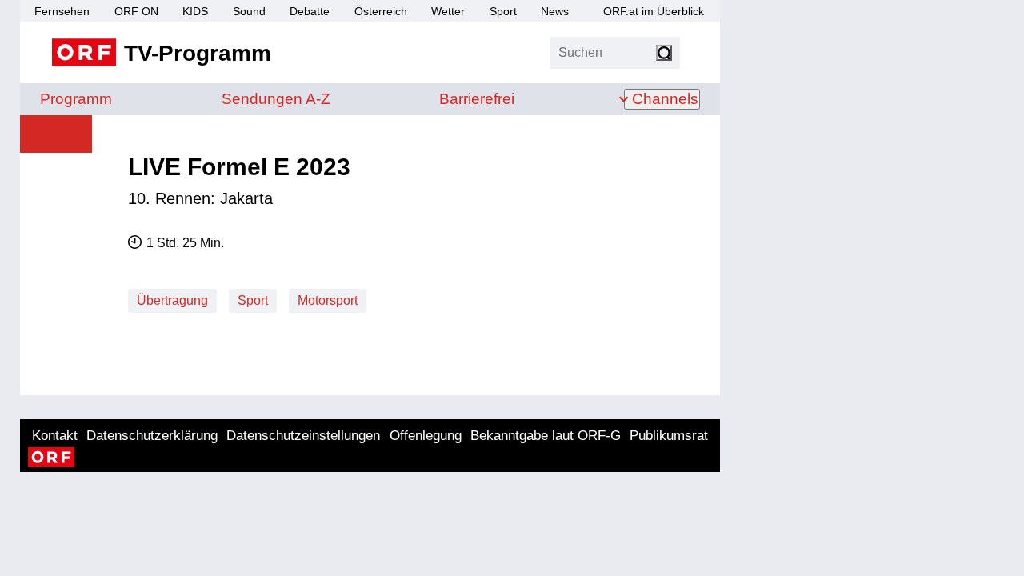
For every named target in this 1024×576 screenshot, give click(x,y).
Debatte (310, 11)
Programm (76, 98)
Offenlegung (426, 435)
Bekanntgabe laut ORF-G (545, 435)
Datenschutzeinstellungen (303, 435)
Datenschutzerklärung (152, 435)
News (555, 11)
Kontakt (55, 435)
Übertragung (172, 300)
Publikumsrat (669, 435)
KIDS (195, 11)
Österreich (380, 11)
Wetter (448, 11)
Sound (249, 11)
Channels (665, 98)
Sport (503, 11)
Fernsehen (62, 11)
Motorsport (328, 300)
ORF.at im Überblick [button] (653, 11)
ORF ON (136, 11)
